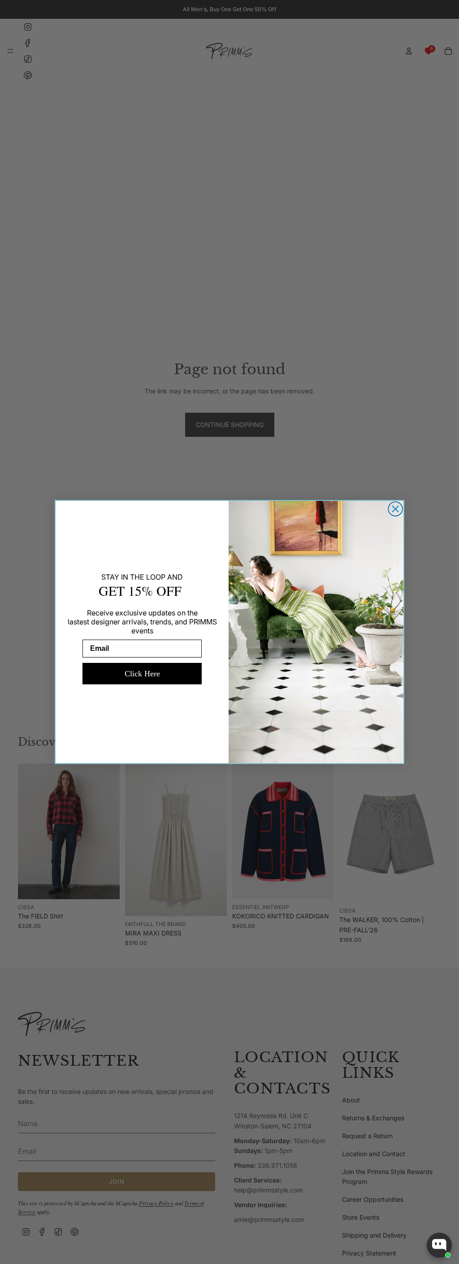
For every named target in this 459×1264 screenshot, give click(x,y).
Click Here (142, 673)
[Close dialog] (395, 509)
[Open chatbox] (439, 1245)
